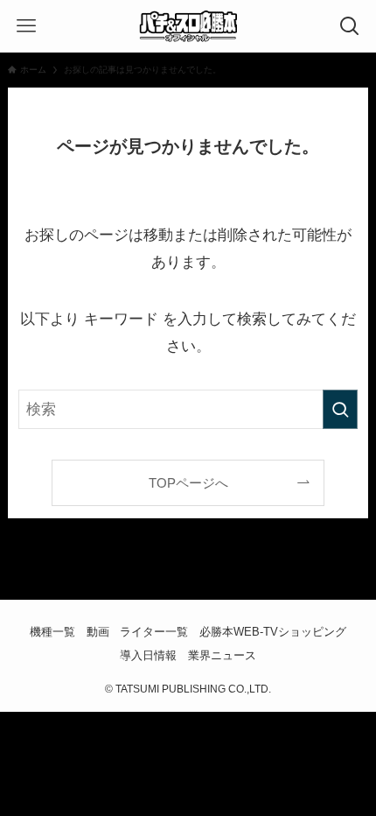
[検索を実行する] (340, 409)
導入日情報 (148, 655)
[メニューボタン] (26, 26)
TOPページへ (188, 482)
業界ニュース (222, 655)
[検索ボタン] (350, 26)
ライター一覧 (154, 631)
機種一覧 (52, 631)
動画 (98, 631)
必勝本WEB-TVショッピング (272, 631)
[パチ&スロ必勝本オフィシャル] (188, 26)
